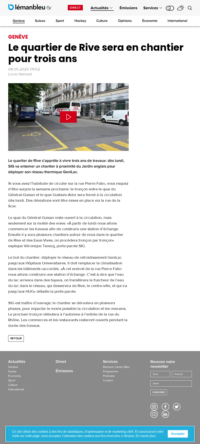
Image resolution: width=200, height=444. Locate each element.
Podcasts (109, 376)
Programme (110, 371)
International (177, 21)
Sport (60, 21)
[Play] (68, 117)
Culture (102, 21)
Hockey (80, 21)
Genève (19, 21)
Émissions (129, 8)
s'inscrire (159, 392)
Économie (149, 21)
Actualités (100, 8)
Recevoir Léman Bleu (116, 367)
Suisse (40, 21)
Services (150, 8)
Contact (108, 380)
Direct (75, 7)
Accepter (178, 433)
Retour (16, 338)
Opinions (125, 21)
